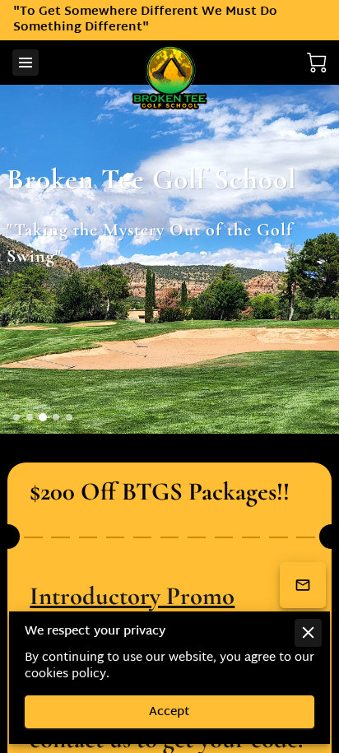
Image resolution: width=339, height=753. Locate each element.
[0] (317, 63)
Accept (169, 712)
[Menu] (25, 62)
